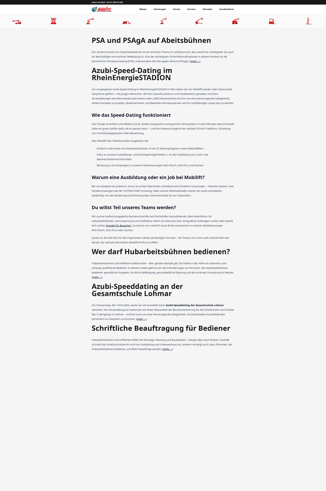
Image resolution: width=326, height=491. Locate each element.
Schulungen (160, 9)
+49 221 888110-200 (114, 2)
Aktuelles (207, 9)
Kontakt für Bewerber (118, 225)
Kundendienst (226, 9)
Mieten (143, 9)
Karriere (191, 9)
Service (176, 9)
